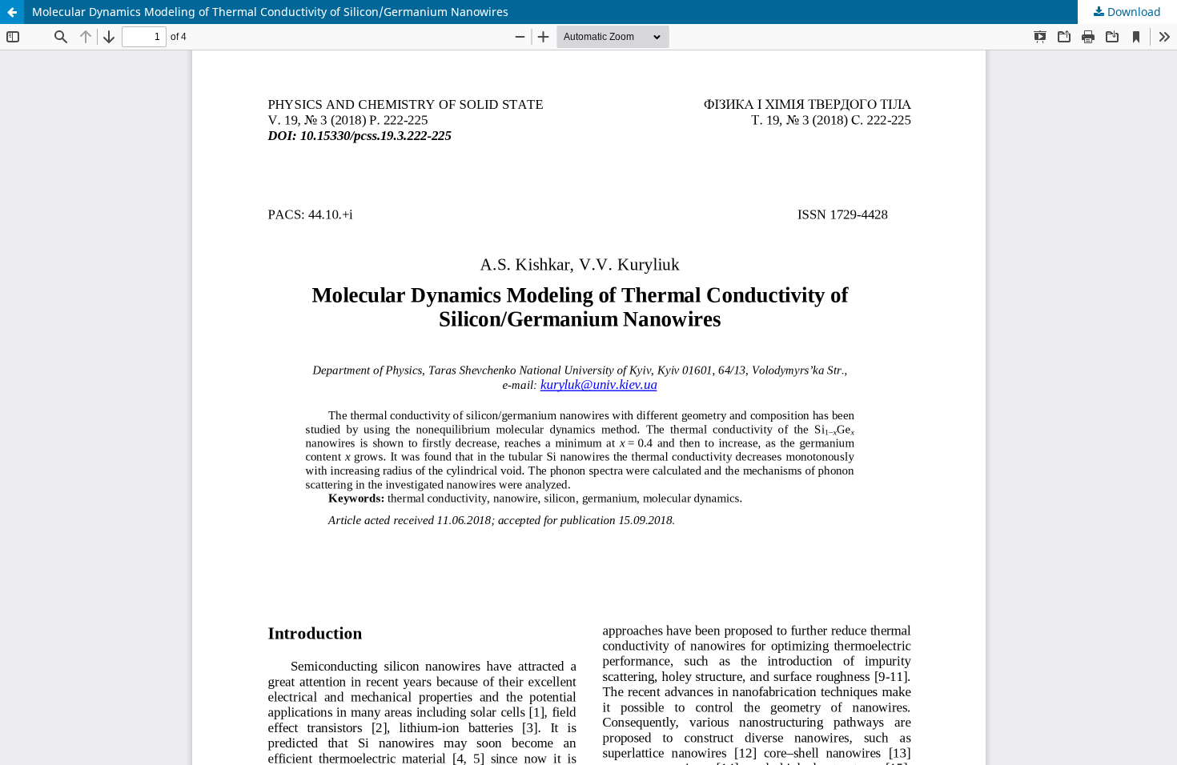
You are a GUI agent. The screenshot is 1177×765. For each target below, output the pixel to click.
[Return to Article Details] (12, 12)
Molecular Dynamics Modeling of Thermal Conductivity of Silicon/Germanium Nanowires (270, 11)
